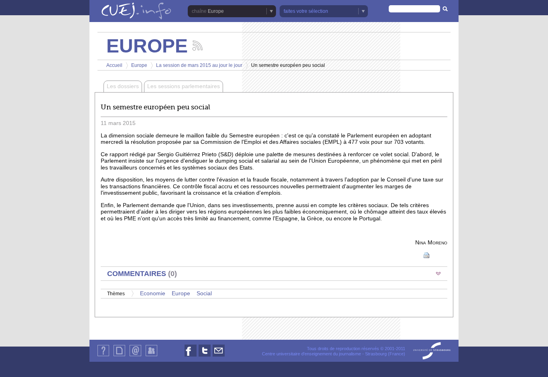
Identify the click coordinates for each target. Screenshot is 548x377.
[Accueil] (136, 11)
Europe (139, 65)
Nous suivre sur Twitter (205, 356)
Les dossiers (123, 86)
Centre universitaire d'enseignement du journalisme (311, 353)
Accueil (114, 65)
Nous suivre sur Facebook (191, 356)
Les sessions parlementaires (183, 86)
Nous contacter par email (219, 356)
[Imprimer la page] (426, 255)
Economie (152, 293)
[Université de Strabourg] (432, 351)
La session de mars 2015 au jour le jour (199, 65)
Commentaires (142, 273)
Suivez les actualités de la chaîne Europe (198, 45)
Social (204, 293)
